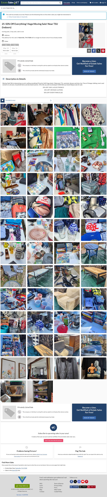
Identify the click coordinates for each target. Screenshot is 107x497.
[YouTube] (82, 481)
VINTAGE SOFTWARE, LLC (26, 489)
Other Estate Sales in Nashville (18, 17)
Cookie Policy (58, 491)
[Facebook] (71, 481)
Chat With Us (23, 486)
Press (55, 487)
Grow (41, 487)
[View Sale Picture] (13, 115)
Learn (41, 485)
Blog (41, 489)
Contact (42, 491)
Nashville (14, 470)
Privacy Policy (58, 485)
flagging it (80, 456)
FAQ (41, 483)
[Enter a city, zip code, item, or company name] (60, 3)
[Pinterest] (86, 481)
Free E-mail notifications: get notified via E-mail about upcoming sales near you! (53, 478)
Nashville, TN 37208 (21, 468)
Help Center (57, 489)
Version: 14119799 (22, 495)
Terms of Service (58, 483)
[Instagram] (79, 481)
